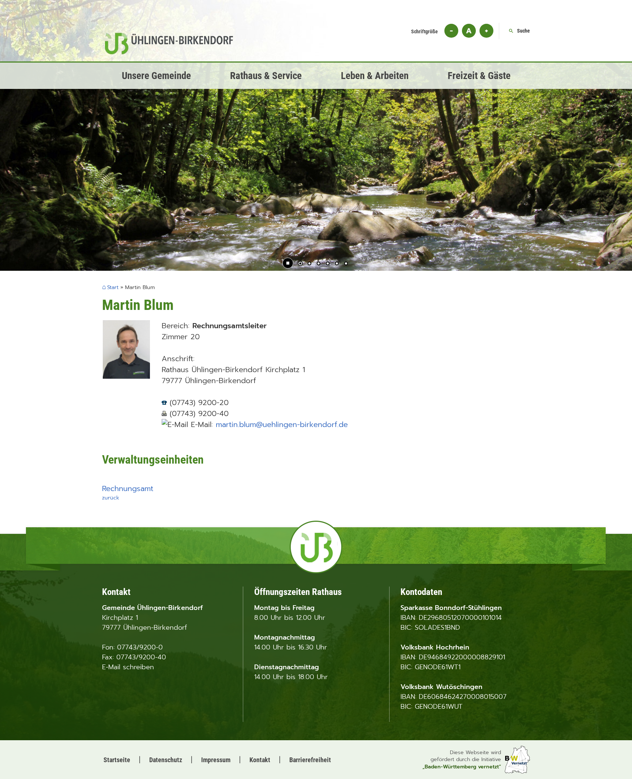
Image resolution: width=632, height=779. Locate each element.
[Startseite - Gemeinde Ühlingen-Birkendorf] (169, 51)
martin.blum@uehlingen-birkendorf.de (282, 424)
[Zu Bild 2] (309, 264)
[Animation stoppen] (287, 263)
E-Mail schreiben (128, 667)
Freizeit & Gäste (479, 76)
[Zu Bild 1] (300, 264)
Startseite (117, 760)
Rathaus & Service (266, 76)
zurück (110, 498)
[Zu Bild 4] (328, 264)
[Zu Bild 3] (319, 264)
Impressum (215, 760)
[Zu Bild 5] (337, 264)
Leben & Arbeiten (375, 76)
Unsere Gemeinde (156, 76)
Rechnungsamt (127, 488)
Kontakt (259, 760)
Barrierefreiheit (310, 760)
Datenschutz (165, 760)
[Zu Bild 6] (346, 264)
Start (112, 287)
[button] (29, 161)
